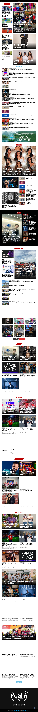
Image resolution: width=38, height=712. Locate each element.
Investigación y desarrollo (19, 264)
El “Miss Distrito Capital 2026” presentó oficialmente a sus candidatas (9, 491)
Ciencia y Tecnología (12, 280)
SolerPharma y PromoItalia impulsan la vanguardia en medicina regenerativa (21, 298)
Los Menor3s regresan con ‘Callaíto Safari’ (31, 240)
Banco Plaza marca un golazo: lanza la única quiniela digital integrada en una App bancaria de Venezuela (22, 303)
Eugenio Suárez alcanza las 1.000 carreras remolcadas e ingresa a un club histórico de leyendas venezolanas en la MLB (22, 103)
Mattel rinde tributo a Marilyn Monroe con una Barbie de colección (19, 110)
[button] (19, 682)
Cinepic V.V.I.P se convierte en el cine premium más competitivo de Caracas (21, 90)
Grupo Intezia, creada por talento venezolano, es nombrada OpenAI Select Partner (22, 77)
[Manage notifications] (35, 708)
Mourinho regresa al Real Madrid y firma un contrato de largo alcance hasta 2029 (28, 429)
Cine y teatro (4, 374)
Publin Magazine (16, 710)
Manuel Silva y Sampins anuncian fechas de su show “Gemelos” (19, 127)
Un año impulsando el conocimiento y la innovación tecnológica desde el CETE (7, 275)
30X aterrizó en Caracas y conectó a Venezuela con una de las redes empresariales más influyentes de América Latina (22, 290)
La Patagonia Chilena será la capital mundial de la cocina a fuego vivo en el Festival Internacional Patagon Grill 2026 (6, 14)
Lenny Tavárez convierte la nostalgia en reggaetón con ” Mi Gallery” (19, 94)
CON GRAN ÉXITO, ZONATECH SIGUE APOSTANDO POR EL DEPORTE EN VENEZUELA (6, 26)
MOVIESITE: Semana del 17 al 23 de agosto (9, 375)
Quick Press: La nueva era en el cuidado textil (16, 285)
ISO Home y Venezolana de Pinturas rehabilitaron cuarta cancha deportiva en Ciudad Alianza (18, 637)
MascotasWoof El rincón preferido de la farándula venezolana (23, 24)
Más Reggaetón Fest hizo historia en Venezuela (26, 618)
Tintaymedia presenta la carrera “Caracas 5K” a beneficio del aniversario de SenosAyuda (21, 124)
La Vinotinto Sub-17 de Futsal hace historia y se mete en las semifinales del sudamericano (10, 449)
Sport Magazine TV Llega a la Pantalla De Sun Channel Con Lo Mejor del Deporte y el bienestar (24, 61)
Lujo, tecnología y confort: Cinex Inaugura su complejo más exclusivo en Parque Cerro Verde (6, 47)
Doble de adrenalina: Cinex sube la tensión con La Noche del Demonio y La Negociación (21, 115)
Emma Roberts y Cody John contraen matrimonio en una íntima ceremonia (6, 58)
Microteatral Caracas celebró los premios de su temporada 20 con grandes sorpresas (28, 391)
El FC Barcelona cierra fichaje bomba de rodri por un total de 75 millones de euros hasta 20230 (9, 429)
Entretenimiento (4, 44)
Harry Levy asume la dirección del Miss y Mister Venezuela (10, 472)
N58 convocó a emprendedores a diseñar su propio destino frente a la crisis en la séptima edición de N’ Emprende (7, 261)
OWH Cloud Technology (26, 710)
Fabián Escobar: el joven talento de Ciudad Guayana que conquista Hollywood (6, 36)
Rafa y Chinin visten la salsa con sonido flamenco (31, 203)
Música (10, 85)
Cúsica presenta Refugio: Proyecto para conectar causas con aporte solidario (18, 582)
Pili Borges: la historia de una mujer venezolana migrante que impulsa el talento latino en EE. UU (10, 655)
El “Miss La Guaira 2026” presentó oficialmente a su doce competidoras (20, 81)
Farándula (3, 56)
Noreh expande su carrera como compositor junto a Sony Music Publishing (21, 85)
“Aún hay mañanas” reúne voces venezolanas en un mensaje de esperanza (20, 69)
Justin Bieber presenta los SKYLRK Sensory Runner (17, 106)
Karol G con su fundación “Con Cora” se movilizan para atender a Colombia (9, 675)
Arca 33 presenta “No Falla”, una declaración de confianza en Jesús (32, 228)
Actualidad (4, 11)
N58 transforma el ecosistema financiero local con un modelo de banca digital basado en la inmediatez (21, 294)
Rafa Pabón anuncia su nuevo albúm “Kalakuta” (32, 234)
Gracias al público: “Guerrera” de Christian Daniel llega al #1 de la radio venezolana (32, 223)
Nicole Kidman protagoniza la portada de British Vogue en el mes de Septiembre (27, 675)
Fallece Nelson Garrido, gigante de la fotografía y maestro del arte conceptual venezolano (21, 99)
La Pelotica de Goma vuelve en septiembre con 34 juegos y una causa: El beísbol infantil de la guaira (21, 74)
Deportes (3, 23)
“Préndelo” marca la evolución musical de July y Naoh (27, 472)
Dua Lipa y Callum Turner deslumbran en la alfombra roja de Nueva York (10, 506)
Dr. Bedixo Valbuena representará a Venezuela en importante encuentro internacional (23, 45)
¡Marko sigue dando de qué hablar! (26, 490)
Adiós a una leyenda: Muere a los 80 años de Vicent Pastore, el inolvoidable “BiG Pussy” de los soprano (27, 506)
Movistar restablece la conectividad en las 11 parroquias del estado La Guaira (21, 281)
